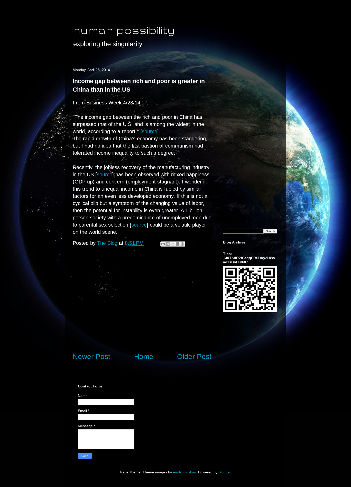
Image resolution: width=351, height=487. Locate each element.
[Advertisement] (142, 305)
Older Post (194, 357)
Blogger (224, 472)
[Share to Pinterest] (182, 244)
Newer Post (91, 357)
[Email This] (162, 244)
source (104, 174)
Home (143, 357)
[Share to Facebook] (177, 244)
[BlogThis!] (167, 244)
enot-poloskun (184, 472)
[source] (149, 131)
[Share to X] (172, 244)
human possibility (124, 30)
